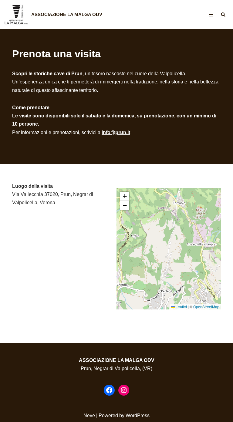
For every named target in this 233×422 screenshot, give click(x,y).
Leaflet (181, 306)
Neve (89, 415)
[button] (124, 196)
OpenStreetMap (206, 306)
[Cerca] (223, 14)
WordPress (138, 415)
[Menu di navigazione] (211, 14)
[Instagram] (123, 390)
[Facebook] (109, 390)
